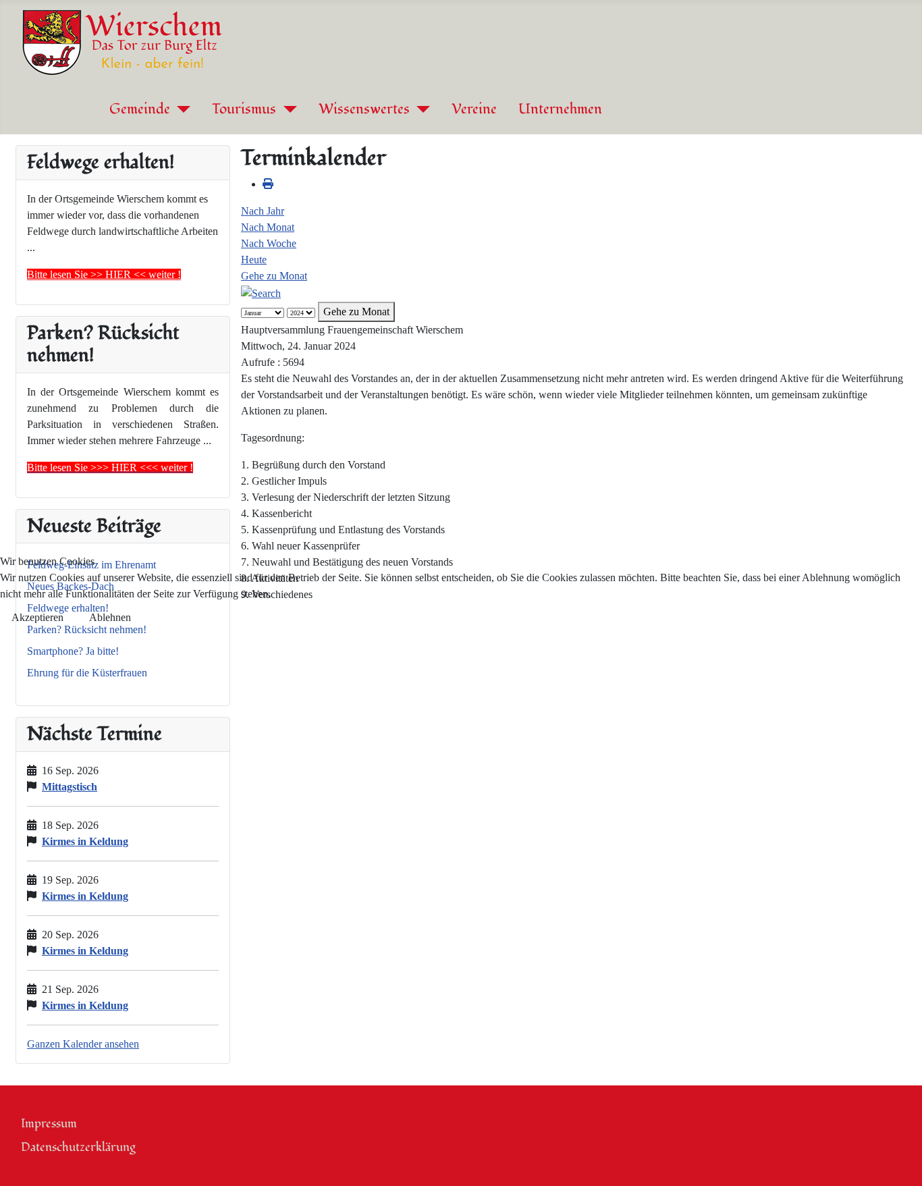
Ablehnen (110, 617)
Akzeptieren (37, 617)
